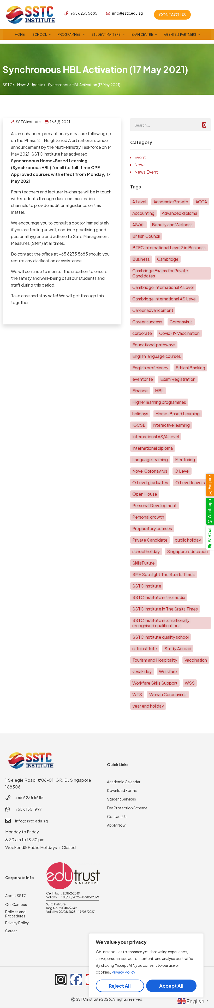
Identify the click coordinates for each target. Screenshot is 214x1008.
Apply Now (116, 825)
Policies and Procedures (15, 913)
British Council (146, 236)
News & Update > (31, 84)
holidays (140, 413)
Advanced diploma (179, 213)
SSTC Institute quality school (160, 637)
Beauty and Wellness (172, 224)
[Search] (204, 124)
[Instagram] (61, 979)
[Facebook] (76, 979)
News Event (146, 172)
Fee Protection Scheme (127, 807)
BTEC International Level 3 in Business (169, 247)
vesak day (142, 671)
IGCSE (138, 425)
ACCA (201, 201)
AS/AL (138, 224)
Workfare (168, 671)
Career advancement (152, 310)
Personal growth (148, 517)
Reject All (120, 986)
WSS (190, 683)
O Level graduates (150, 482)
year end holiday (148, 706)
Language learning (150, 459)
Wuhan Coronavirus (168, 694)
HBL (159, 390)
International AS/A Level (155, 436)
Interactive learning (171, 425)
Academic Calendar (123, 781)
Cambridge (168, 259)
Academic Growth (170, 201)
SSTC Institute (146, 586)
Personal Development (154, 505)
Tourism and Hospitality (154, 660)
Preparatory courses (152, 528)
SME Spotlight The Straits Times (163, 574)
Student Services (121, 799)
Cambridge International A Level (163, 287)
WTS (137, 694)
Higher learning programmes (159, 402)
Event (140, 157)
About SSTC (16, 895)
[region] (146, 965)
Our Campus (16, 904)
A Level (139, 201)
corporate (142, 333)
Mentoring (185, 459)
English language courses (156, 356)
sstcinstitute (144, 648)
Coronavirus (181, 321)
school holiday (146, 551)
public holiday (188, 540)
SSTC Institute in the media (158, 597)
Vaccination (196, 660)
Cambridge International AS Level (164, 298)
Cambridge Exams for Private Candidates (160, 273)
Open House (144, 494)
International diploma (152, 448)
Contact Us (117, 816)
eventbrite (142, 379)
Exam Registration (177, 379)
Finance (140, 390)
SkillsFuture (143, 563)
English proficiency (150, 367)
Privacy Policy (123, 972)
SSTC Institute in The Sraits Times (165, 609)
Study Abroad (177, 648)
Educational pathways (153, 344)
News (140, 164)
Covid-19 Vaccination (179, 333)
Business (141, 259)
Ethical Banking (190, 367)
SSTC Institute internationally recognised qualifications (160, 623)
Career (11, 930)
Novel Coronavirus (149, 471)
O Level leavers (190, 482)
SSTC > (9, 84)
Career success (147, 321)
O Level (182, 471)
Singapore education (187, 551)
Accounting (143, 213)
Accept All (171, 986)
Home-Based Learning (178, 413)
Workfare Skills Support (154, 683)
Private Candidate (150, 540)
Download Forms (122, 790)
